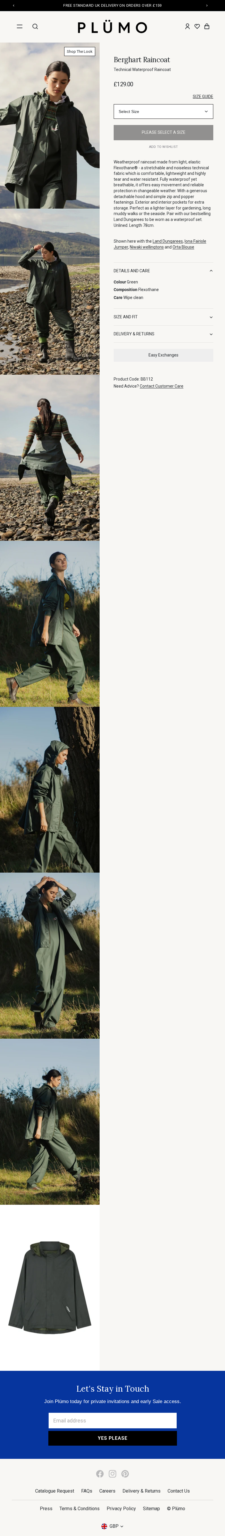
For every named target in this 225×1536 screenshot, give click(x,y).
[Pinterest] (125, 1473)
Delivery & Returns (141, 1491)
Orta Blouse (183, 247)
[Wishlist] (197, 26)
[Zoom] (50, 126)
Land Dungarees (168, 241)
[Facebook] (100, 1473)
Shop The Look (80, 51)
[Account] (187, 26)
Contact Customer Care (161, 386)
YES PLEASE (112, 1438)
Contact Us (179, 1491)
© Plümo (176, 1508)
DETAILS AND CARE (132, 270)
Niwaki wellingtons (147, 247)
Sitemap (151, 1508)
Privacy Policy (121, 1508)
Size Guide (203, 96)
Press (46, 1508)
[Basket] (206, 26)
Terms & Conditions (79, 1508)
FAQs (86, 1491)
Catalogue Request (54, 1491)
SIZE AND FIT (126, 317)
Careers (107, 1491)
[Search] (35, 26)
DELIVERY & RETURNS (134, 334)
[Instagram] (112, 1473)
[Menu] (20, 26)
